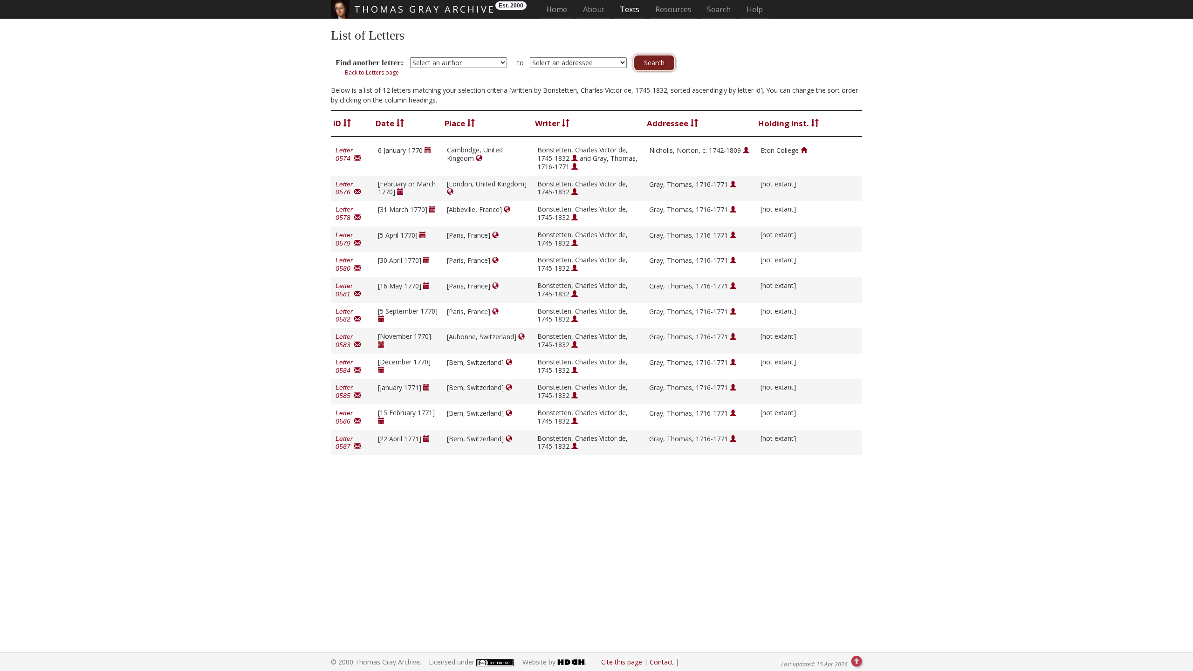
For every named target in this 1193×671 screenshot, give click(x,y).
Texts (629, 9)
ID (338, 123)
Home (559, 9)
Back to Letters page (372, 72)
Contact (661, 661)
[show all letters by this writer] (574, 158)
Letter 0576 (345, 188)
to (520, 62)
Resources (673, 9)
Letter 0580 (345, 264)
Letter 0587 (345, 443)
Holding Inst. (784, 123)
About (593, 9)
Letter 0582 (345, 315)
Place (456, 123)
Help (755, 9)
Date (386, 123)
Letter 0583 (345, 341)
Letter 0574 (345, 154)
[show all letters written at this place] (479, 158)
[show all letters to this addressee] (746, 150)
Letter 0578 (345, 213)
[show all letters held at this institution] (804, 150)
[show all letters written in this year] (428, 150)
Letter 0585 (345, 391)
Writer (548, 123)
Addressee (668, 123)
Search (719, 9)
